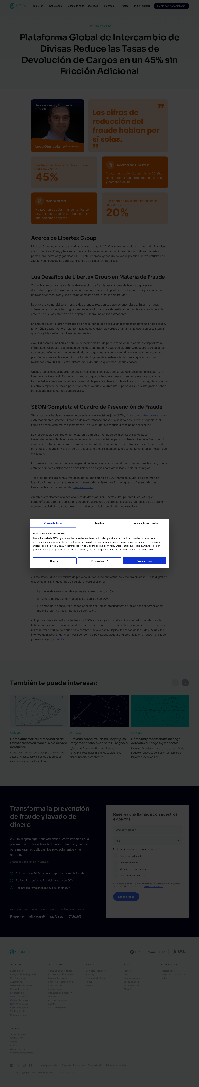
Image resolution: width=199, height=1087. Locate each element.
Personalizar (98, 560)
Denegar (54, 560)
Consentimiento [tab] (53, 523)
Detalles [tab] (99, 523)
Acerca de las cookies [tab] (146, 523)
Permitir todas (144, 560)
